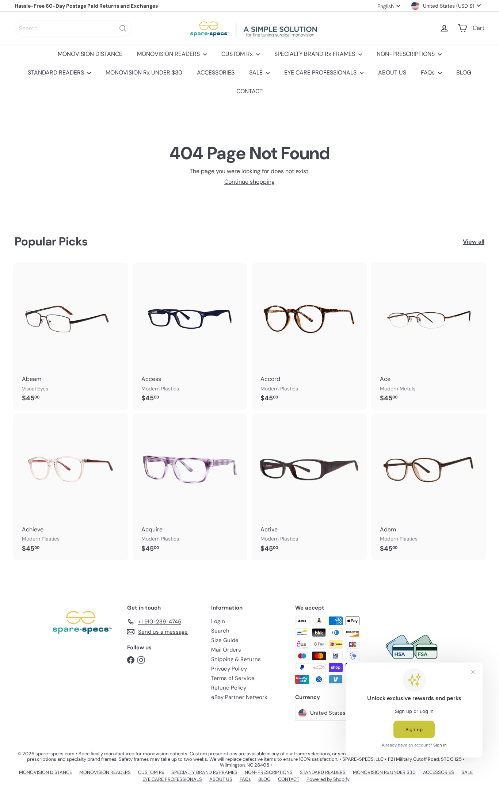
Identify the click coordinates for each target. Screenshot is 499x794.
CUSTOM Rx (237, 54)
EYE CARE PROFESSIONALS (321, 72)
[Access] (190, 336)
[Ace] (429, 336)
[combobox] (73, 28)
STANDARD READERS (56, 72)
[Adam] (429, 486)
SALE (256, 72)
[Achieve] (71, 486)
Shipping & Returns (236, 659)
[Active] (309, 486)
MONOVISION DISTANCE (90, 54)
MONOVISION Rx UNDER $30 (144, 72)
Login (218, 621)
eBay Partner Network (239, 697)
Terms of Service (233, 678)
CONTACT (249, 91)
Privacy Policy (229, 668)
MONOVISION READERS (169, 54)
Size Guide (225, 640)
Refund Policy (228, 687)
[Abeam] (71, 336)
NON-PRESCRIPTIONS (406, 54)
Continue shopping (249, 182)
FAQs (428, 72)
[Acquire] (190, 486)
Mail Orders (226, 649)
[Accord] (309, 336)
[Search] (123, 28)
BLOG (463, 72)
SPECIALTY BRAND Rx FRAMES (315, 54)
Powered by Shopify (328, 779)
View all (473, 241)
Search (220, 630)
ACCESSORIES (216, 72)
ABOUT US (392, 72)
